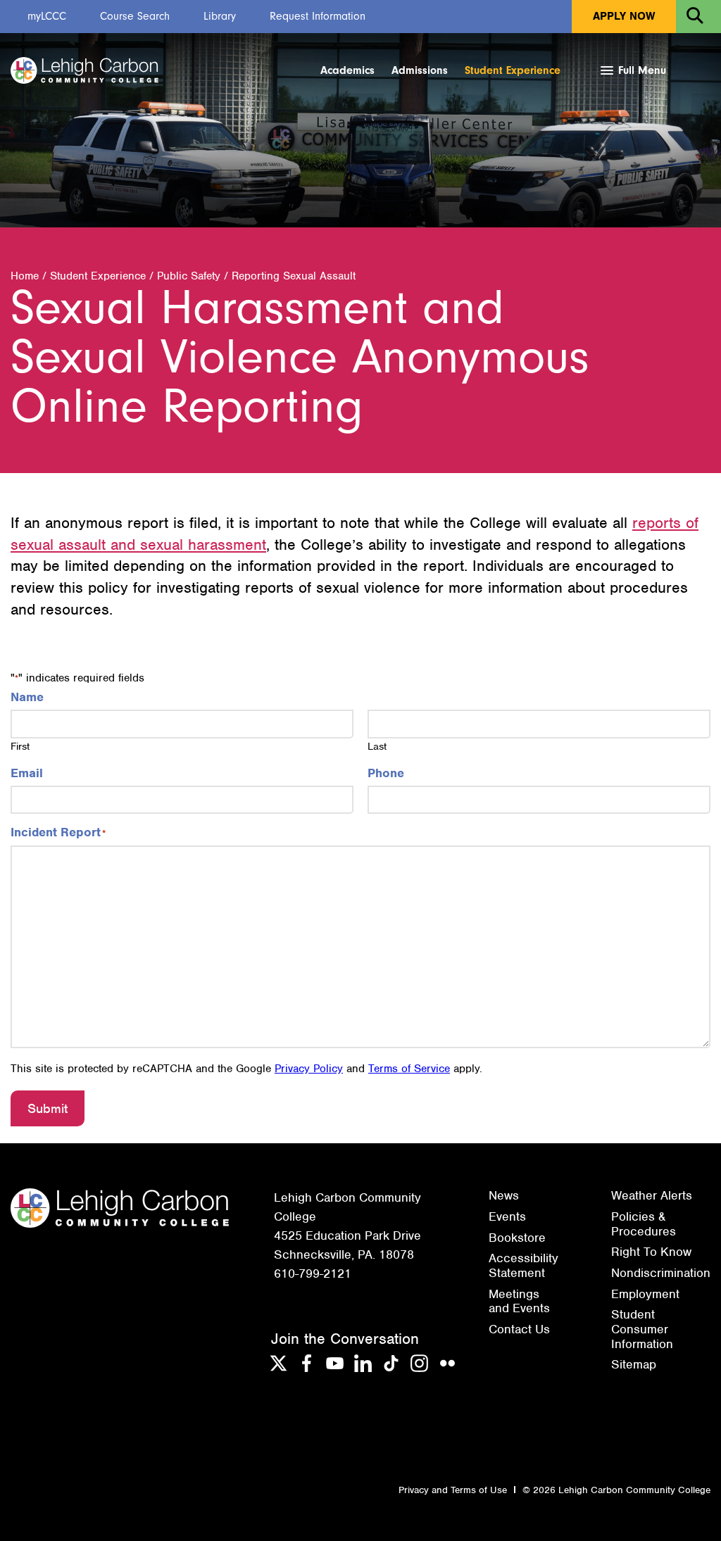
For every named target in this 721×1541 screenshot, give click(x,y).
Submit (47, 1108)
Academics (347, 70)
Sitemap (633, 1364)
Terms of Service (409, 1069)
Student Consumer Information (642, 1329)
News (504, 1195)
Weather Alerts (651, 1195)
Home (25, 276)
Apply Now (624, 16)
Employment (645, 1294)
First (20, 746)
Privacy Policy (309, 1069)
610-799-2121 (312, 1273)
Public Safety (188, 276)
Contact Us (519, 1329)
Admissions (419, 70)
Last (377, 746)
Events (507, 1216)
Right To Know (651, 1251)
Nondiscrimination (660, 1273)
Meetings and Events (519, 1301)
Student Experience (512, 70)
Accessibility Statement (523, 1265)
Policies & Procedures (643, 1224)
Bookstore (517, 1237)
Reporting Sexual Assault (294, 276)
